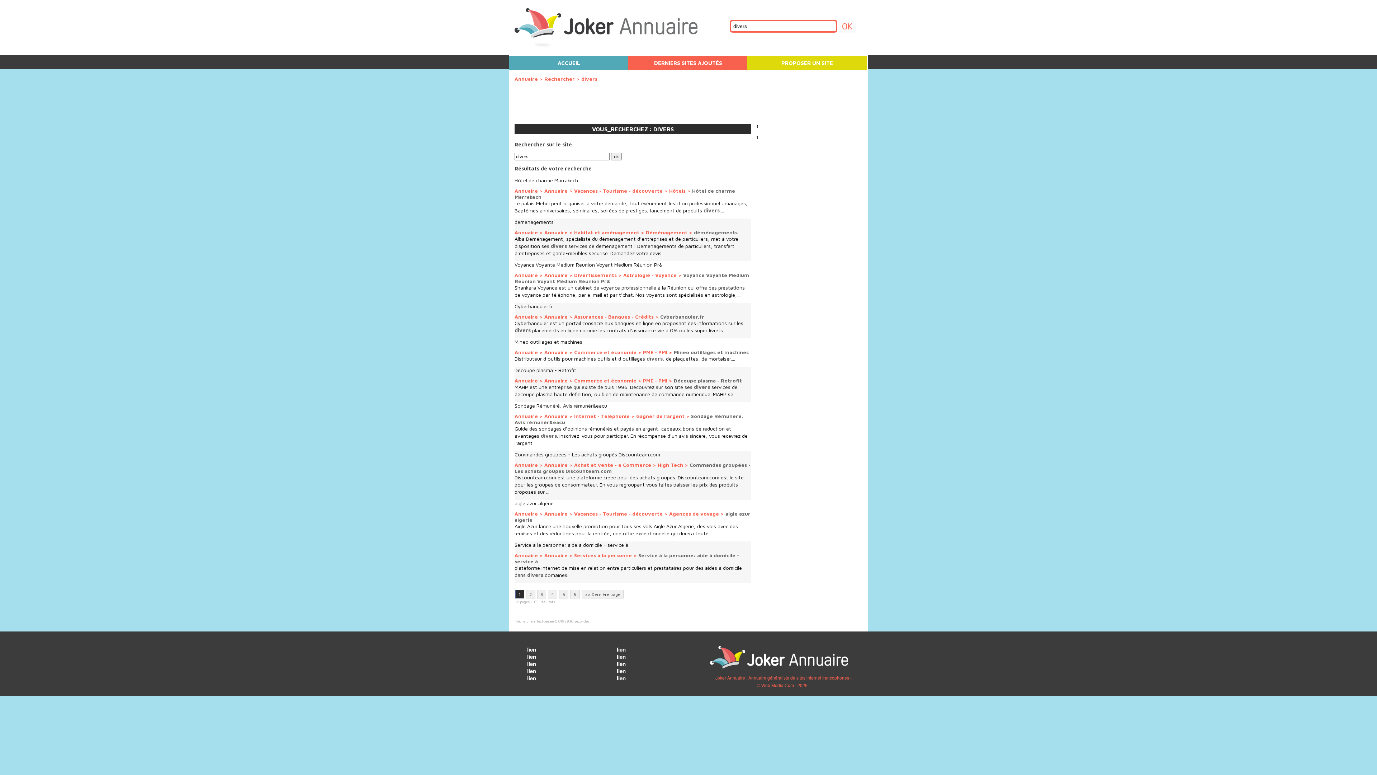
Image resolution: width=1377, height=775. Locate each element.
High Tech (670, 465)
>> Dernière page (602, 594)
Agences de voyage (694, 514)
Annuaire (526, 79)
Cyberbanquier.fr (534, 306)
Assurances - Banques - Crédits (614, 317)
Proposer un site (807, 63)
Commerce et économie (606, 352)
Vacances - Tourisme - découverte (618, 191)
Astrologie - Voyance (650, 275)
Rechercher (559, 79)
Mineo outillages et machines (548, 342)
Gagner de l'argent (660, 416)
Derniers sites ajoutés (688, 63)
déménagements (534, 222)
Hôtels (677, 191)
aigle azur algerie (534, 503)
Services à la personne (603, 555)
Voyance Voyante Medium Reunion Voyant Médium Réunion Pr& (588, 265)
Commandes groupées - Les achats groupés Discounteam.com (587, 454)
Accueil (569, 63)
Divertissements (595, 275)
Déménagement (666, 232)
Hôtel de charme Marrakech (546, 180)
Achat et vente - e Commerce (612, 465)
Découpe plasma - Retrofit (545, 370)
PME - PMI (655, 352)
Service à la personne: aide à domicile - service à (571, 545)
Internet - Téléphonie (602, 416)
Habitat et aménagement (607, 232)
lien (531, 649)
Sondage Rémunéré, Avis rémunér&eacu (561, 406)
